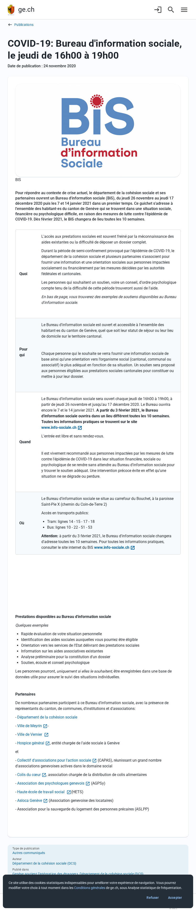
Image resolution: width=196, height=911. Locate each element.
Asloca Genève (29, 800)
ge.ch (26, 9)
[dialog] (98, 891)
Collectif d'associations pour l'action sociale (54, 760)
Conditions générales (89, 888)
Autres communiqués (28, 853)
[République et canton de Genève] (11, 9)
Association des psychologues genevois (50, 783)
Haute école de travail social (41, 792)
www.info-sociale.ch (58, 427)
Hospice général (30, 743)
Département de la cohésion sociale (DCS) (44, 863)
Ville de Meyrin (29, 726)
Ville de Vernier (30, 734)
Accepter (175, 898)
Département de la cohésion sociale (47, 717)
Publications (23, 25)
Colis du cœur (29, 774)
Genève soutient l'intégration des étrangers (45, 874)
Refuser (153, 898)
